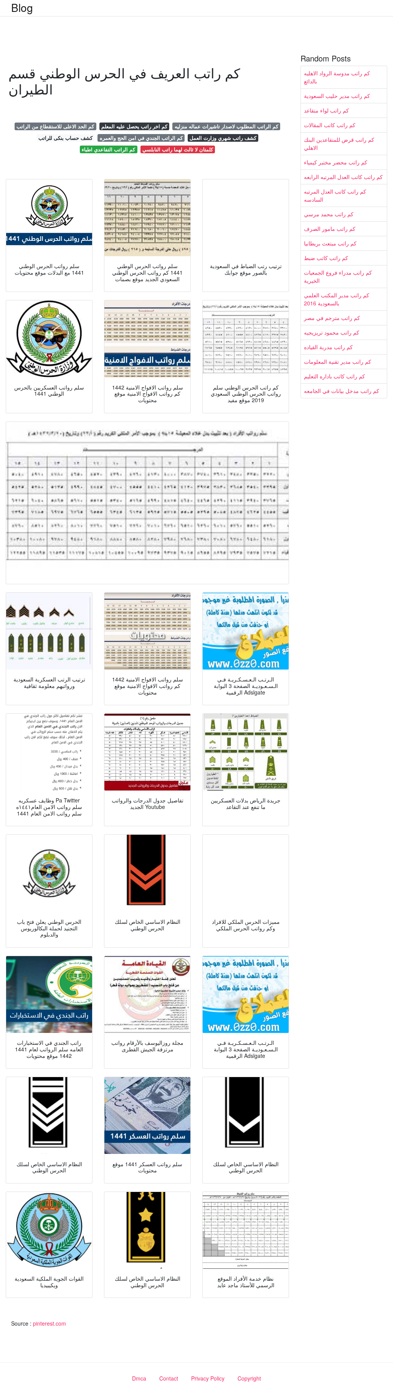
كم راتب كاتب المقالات (329, 125)
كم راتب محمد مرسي (328, 214)
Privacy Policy (208, 1378)
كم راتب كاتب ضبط (326, 258)
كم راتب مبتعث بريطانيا (330, 243)
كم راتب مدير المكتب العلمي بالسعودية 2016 (336, 299)
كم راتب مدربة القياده (328, 347)
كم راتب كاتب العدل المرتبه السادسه (335, 195)
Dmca (139, 1378)
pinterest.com (49, 1323)
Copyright (249, 1378)
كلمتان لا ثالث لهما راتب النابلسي (177, 149)
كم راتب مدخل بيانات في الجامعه (341, 390)
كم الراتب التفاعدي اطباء (108, 149)
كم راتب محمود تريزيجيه (331, 332)
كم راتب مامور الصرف (329, 228)
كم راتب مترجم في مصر (332, 318)
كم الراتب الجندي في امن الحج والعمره (141, 137)
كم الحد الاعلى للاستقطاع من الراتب (55, 126)
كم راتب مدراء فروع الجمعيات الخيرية (338, 276)
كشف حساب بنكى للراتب (65, 137)
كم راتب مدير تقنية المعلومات (337, 361)
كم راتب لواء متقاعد (326, 110)
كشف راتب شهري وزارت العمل (223, 137)
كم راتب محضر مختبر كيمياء (335, 162)
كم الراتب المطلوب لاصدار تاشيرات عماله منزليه (226, 126)
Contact (168, 1378)
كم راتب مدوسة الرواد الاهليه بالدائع (337, 77)
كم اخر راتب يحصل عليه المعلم (134, 126)
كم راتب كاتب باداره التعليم (334, 376)
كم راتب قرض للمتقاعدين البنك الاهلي (339, 143)
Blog (22, 7)
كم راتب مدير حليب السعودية (337, 95)
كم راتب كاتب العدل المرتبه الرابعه (343, 177)
